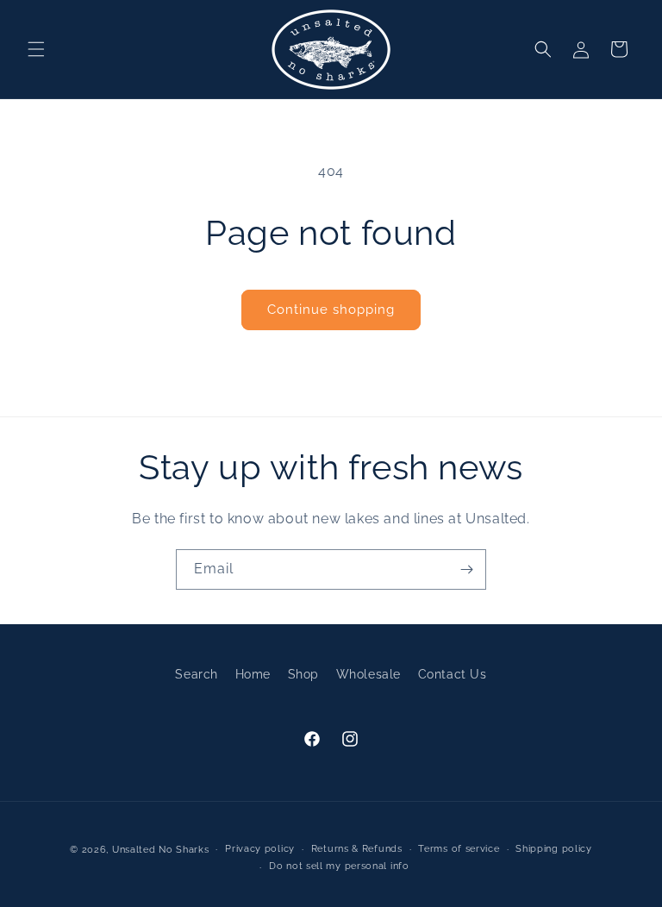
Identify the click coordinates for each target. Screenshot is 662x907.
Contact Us (452, 674)
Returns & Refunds (357, 848)
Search (196, 674)
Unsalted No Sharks (160, 849)
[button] (36, 49)
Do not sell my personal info (339, 866)
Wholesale (368, 674)
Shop (303, 674)
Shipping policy (553, 848)
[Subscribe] (466, 569)
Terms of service (458, 848)
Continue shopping (331, 309)
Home (253, 674)
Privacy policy (260, 848)
